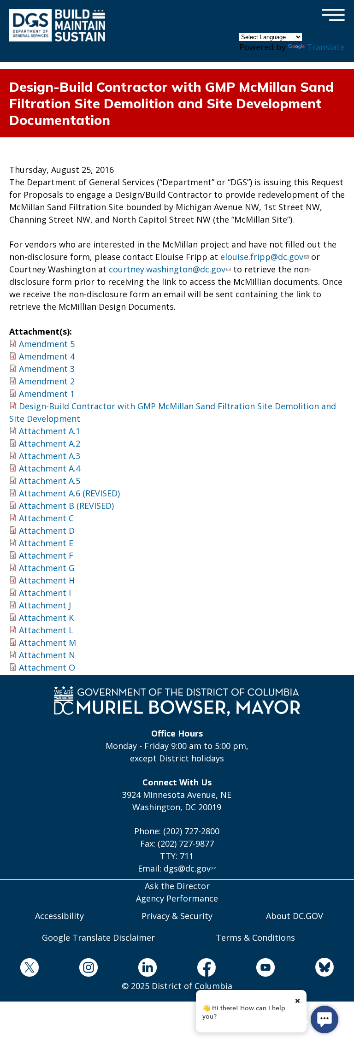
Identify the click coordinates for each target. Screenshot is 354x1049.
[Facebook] (206, 969)
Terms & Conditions (255, 937)
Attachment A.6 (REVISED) (69, 493)
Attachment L (46, 630)
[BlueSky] (324, 968)
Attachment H (47, 580)
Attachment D (47, 530)
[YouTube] (265, 969)
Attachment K (46, 617)
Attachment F (46, 555)
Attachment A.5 (49, 480)
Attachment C (46, 518)
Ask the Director (177, 885)
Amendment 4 (47, 356)
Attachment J (45, 605)
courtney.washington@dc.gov (167, 269)
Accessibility (59, 915)
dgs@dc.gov (187, 868)
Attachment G (47, 567)
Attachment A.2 (49, 443)
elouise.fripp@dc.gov (261, 256)
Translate (326, 47)
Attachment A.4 (49, 468)
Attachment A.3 (49, 455)
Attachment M (47, 642)
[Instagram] (88, 969)
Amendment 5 (47, 343)
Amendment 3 (47, 368)
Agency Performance (177, 898)
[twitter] (29, 969)
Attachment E (46, 542)
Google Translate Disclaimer (98, 937)
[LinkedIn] (147, 969)
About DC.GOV (294, 915)
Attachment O (47, 667)
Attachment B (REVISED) (66, 505)
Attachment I (45, 592)
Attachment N (47, 654)
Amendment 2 (47, 381)
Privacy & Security (177, 915)
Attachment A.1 (49, 430)
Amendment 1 (47, 393)
